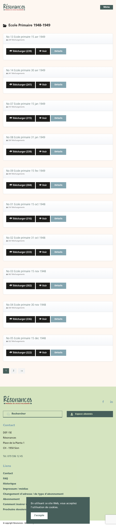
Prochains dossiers (14, 509)
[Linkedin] (111, 401)
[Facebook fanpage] (103, 401)
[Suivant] (21, 371)
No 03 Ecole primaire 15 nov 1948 (26, 271)
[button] (106, 7)
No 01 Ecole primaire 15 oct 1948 (25, 204)
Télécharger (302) (22, 286)
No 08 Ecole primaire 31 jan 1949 (25, 137)
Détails (58, 51)
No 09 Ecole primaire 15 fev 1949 (25, 171)
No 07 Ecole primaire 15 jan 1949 (25, 104)
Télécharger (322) (22, 353)
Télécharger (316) (22, 219)
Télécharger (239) (22, 51)
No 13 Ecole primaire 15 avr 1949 (25, 37)
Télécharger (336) (22, 319)
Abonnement (11, 499)
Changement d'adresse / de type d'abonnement (33, 494)
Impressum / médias (15, 489)
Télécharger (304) (22, 185)
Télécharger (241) (22, 85)
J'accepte (39, 515)
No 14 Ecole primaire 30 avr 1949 (25, 70)
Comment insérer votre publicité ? (24, 504)
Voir (44, 51)
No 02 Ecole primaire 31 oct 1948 (25, 238)
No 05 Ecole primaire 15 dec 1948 (26, 338)
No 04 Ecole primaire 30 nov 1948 (26, 305)
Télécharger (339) (22, 152)
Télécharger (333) (22, 252)
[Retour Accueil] (14, 7)
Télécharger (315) (22, 118)
